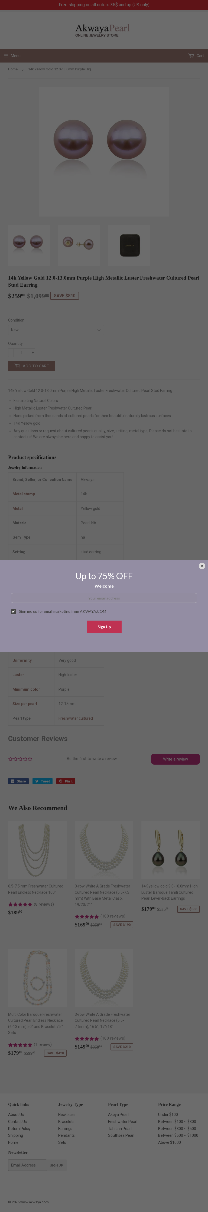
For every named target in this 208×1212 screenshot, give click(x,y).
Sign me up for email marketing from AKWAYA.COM (62, 611)
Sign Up (104, 626)
